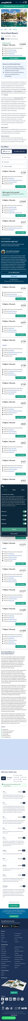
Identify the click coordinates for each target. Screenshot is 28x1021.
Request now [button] (14, 992)
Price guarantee (18, 933)
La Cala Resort (17, 961)
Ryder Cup (3, 949)
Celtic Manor (3, 951)
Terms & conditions (18, 937)
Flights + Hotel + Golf (20, 151)
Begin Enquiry (14, 276)
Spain (2, 35)
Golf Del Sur (9, 91)
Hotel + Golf (7, 151)
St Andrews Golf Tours (5, 957)
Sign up (20, 2)
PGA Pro (16, 967)
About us (3, 933)
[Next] (25, 18)
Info (2, 29)
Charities (3, 937)
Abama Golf (11, 53)
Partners (3, 972)
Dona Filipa (3, 967)
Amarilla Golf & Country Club (15, 55)
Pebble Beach (17, 965)
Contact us (17, 941)
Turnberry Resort (4, 959)
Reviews (15, 29)
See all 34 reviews (14, 38)
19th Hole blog (4, 941)
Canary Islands (8, 35)
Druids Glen (3, 955)
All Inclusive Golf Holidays (20, 963)
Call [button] (14, 272)
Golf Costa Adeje (12, 50)
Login (16, 2)
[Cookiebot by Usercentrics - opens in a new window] (21, 486)
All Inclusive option (18, 97)
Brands (2, 974)
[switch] (25, 516)
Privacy (16, 939)
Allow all (14, 529)
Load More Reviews (14, 905)
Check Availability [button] (14, 58)
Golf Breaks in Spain (19, 955)
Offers (5, 29)
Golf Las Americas (13, 51)
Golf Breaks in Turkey (19, 959)
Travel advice (17, 935)
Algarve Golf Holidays (19, 951)
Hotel (10, 29)
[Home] (6, 2)
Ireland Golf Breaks (5, 965)
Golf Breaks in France (19, 947)
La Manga (16, 953)
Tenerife (14, 35)
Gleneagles (3, 963)
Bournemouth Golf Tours (6, 961)
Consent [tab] (5, 489)
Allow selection (14, 533)
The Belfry (3, 947)
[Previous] (3, 18)
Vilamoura (17, 949)
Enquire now (14, 916)
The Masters (3, 953)
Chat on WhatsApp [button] (9, 1017)
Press (2, 939)
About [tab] (23, 489)
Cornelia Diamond (18, 957)
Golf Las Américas (18, 91)
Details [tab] (14, 489)
